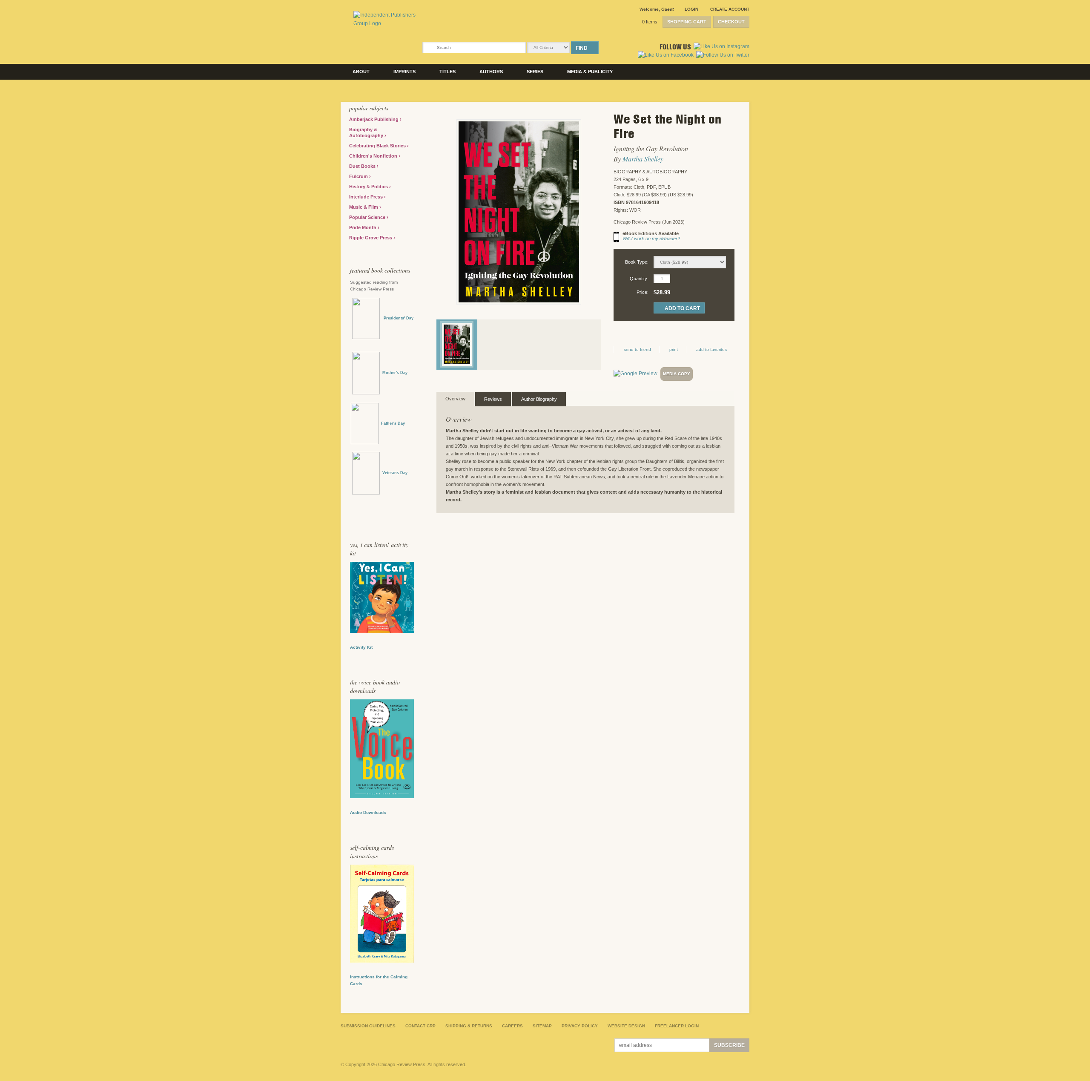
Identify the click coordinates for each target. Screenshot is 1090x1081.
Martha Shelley (642, 158)
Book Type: (636, 261)
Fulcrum (359, 176)
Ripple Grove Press (371, 237)
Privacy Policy (580, 1026)
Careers (512, 1026)
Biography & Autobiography (366, 132)
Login (691, 9)
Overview (455, 398)
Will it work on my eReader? (651, 238)
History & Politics (369, 186)
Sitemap (542, 1026)
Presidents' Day (396, 318)
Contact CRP (420, 1026)
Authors (491, 71)
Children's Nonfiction (374, 155)
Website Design (626, 1026)
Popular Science (368, 217)
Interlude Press (366, 196)
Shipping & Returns (468, 1026)
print (673, 349)
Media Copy (676, 373)
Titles (447, 71)
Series (535, 71)
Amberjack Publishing (374, 119)
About (361, 71)
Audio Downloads (368, 812)
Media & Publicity (590, 71)
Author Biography (539, 399)
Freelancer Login (677, 1026)
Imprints (404, 71)
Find (582, 48)
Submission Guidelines (368, 1026)
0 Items (649, 21)
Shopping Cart (686, 21)
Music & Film (364, 207)
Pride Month (363, 227)
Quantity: (639, 278)
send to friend (637, 349)
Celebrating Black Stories (378, 145)
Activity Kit (361, 647)
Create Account (729, 9)
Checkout (731, 21)
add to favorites (711, 349)
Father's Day (393, 423)
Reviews (493, 399)
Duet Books (363, 166)
